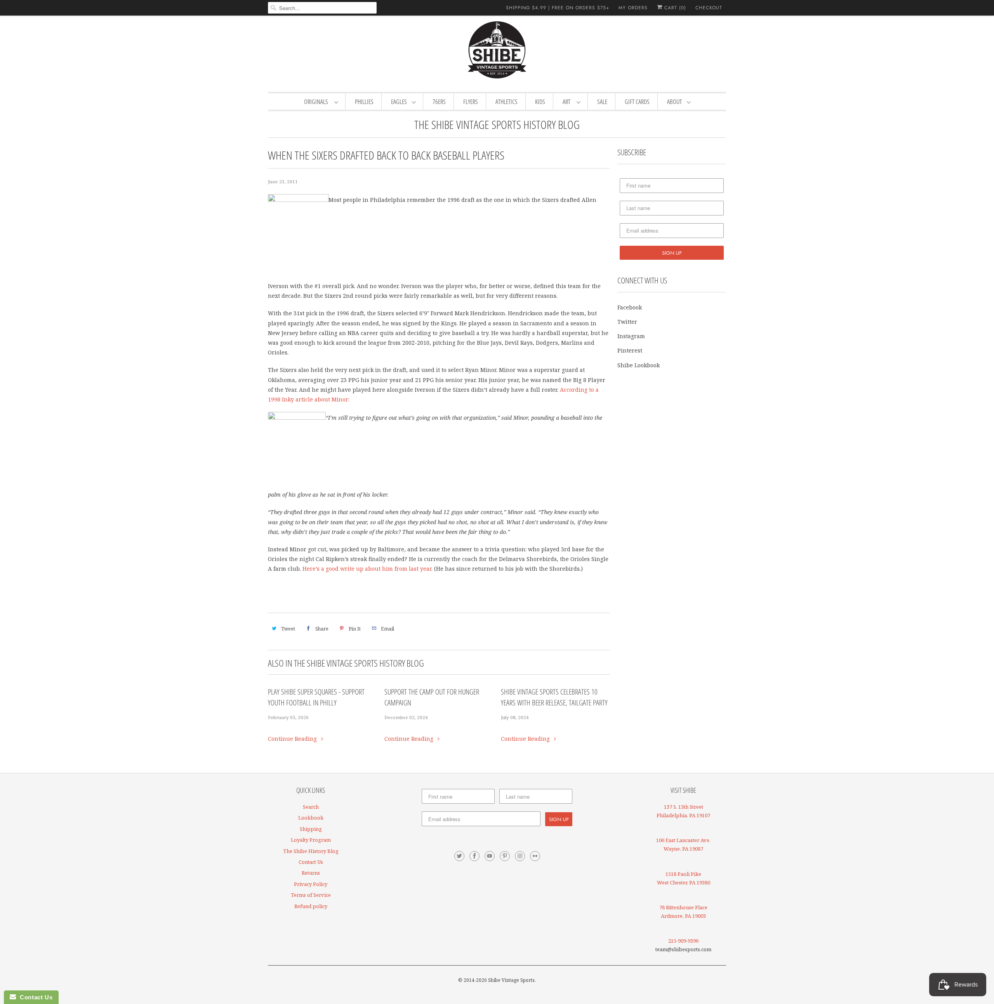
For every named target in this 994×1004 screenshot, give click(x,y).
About (675, 101)
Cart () (674, 7)
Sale (602, 101)
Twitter (627, 321)
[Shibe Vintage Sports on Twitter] (459, 856)
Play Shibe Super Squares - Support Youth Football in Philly (316, 697)
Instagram (631, 336)
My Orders (633, 7)
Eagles (399, 101)
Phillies (364, 101)
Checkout (708, 7)
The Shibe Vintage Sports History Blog (497, 124)
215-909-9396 (683, 940)
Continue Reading (293, 738)
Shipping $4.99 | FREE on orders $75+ (557, 7)
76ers (439, 101)
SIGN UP (671, 252)
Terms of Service (311, 894)
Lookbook (310, 817)
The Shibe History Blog (311, 851)
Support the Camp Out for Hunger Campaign (431, 697)
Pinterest (629, 350)
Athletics (506, 101)
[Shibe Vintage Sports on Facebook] (474, 856)
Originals (317, 101)
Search (311, 806)
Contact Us (311, 861)
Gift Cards (637, 101)
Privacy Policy (310, 884)
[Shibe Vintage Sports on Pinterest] (505, 856)
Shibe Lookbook (638, 365)
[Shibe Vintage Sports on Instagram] (520, 856)
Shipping (311, 828)
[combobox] (322, 8)
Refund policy (310, 906)
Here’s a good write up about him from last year (366, 568)
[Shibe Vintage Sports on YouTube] (490, 856)
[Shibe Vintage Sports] (497, 52)
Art (568, 101)
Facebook (629, 307)
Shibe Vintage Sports (511, 980)
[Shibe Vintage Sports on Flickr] (535, 856)
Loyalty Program (311, 839)
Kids (540, 101)
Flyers (470, 101)
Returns (311, 872)
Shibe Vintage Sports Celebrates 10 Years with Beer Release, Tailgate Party (554, 697)
